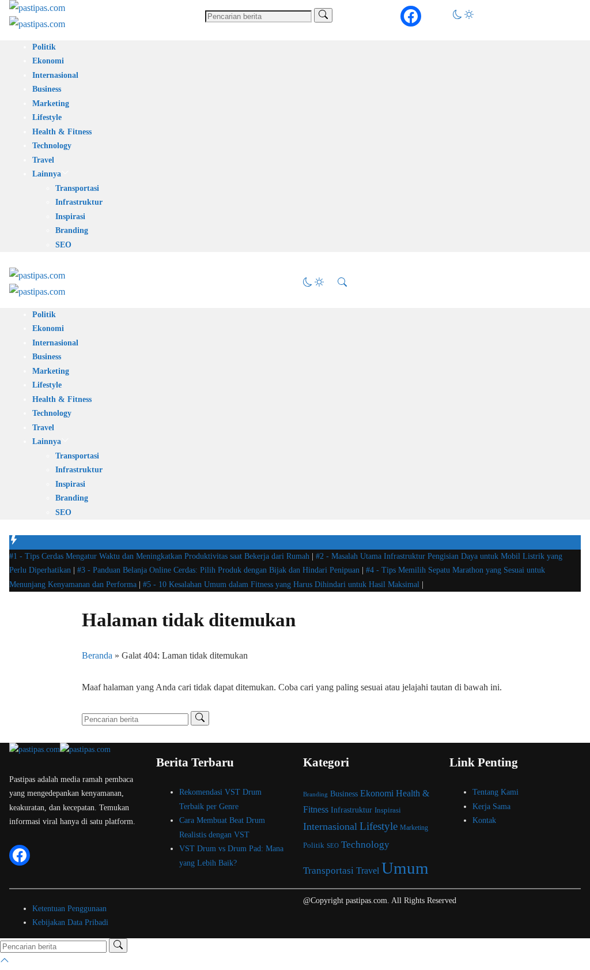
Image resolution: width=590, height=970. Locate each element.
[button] (463, 16)
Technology (51, 145)
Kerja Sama (491, 806)
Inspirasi (70, 216)
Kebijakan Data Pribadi (70, 922)
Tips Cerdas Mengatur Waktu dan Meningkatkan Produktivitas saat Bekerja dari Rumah (160, 556)
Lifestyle (47, 117)
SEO (63, 244)
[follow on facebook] (410, 16)
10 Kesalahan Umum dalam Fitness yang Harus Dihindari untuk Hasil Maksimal (282, 584)
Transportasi (77, 188)
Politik (44, 47)
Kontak (484, 820)
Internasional (55, 75)
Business (46, 89)
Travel (43, 160)
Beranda (97, 655)
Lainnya (46, 174)
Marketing (50, 103)
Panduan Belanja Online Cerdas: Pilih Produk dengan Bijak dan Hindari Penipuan (219, 570)
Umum (405, 868)
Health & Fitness (62, 131)
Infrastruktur (79, 202)
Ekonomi (48, 61)
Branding (71, 230)
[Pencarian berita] (323, 15)
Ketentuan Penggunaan (69, 908)
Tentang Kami (495, 792)
